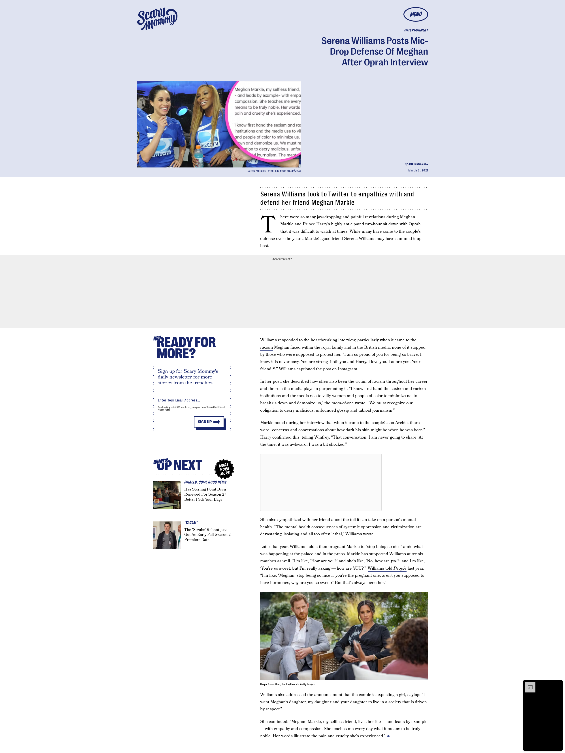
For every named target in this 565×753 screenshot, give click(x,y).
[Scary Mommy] (157, 18)
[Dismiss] (557, 684)
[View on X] (321, 482)
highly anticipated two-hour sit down (365, 224)
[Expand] (527, 684)
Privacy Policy (164, 410)
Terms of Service (214, 407)
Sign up (205, 421)
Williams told (387, 568)
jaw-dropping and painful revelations (351, 217)
